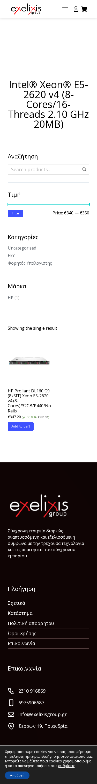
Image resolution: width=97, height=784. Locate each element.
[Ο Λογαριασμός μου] (76, 9)
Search (83, 169)
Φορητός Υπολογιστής (30, 263)
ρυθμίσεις (66, 765)
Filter (15, 213)
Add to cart (20, 426)
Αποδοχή (17, 775)
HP (10, 298)
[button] (65, 9)
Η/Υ (11, 255)
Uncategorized (22, 248)
